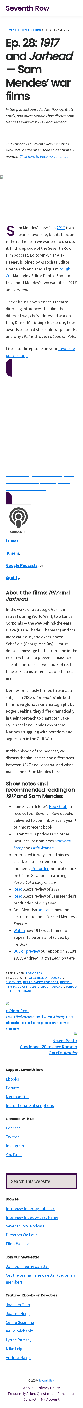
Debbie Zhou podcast (46, 987)
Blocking (13, 982)
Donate (12, 1088)
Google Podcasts (21, 565)
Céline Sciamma (20, 1322)
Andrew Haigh (18, 1357)
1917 (61, 227)
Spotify (12, 577)
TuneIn (12, 553)
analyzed (46, 909)
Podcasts (34, 973)
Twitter (12, 1136)
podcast (24, 991)
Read (18, 889)
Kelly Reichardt (19, 1331)
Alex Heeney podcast (46, 978)
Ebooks (12, 1079)
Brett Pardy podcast (40, 982)
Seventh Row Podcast (25, 1226)
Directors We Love (21, 1235)
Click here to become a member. (45, 156)
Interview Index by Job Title (30, 1208)
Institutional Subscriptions (30, 1105)
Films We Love (18, 1243)
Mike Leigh (15, 1348)
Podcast (13, 1128)
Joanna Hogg (18, 1313)
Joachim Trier (18, 1304)
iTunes (12, 540)
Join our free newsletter (27, 1266)
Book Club (58, 806)
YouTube (14, 1154)
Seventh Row (27, 8)
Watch (19, 930)
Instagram (15, 1145)
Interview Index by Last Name (32, 1217)
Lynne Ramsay (18, 1340)
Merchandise (17, 1096)
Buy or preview (27, 951)
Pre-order (40, 868)
